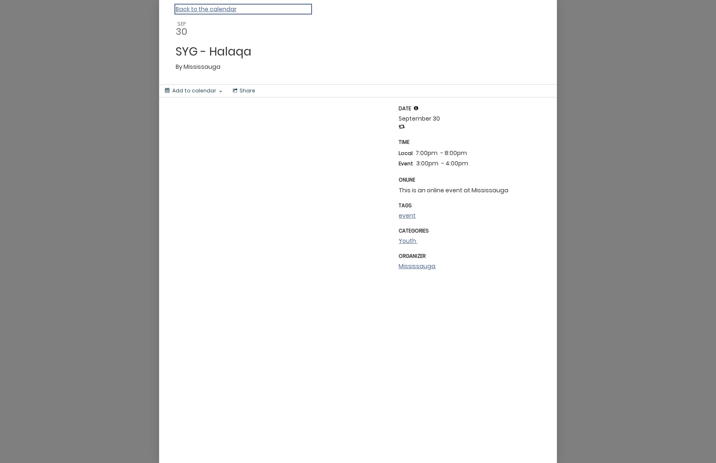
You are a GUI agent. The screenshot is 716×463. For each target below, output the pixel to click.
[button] (416, 108)
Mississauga (417, 266)
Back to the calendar (206, 9)
